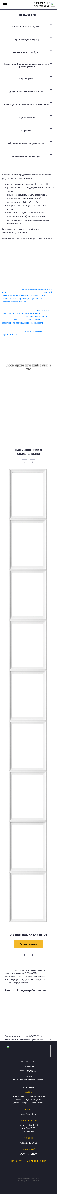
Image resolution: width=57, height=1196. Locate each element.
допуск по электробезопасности (25, 320)
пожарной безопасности (36, 316)
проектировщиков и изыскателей (17, 295)
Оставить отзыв (28, 944)
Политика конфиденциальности (28, 1178)
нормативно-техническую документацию (21, 313)
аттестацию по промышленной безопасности (22, 323)
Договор (28, 1076)
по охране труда (44, 310)
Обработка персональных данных (28, 1079)
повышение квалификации (14, 301)
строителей (47, 292)
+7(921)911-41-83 (28, 1154)
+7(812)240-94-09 (28, 1142)
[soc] (2, 1166)
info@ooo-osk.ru (28, 1114)
